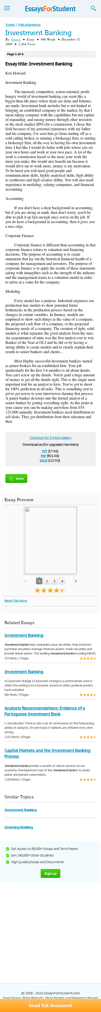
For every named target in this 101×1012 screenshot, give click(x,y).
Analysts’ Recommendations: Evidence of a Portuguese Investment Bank (44, 711)
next (76, 581)
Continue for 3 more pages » (51, 437)
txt (44, 451)
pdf (43, 455)
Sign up (50, 873)
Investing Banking (18, 827)
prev (25, 581)
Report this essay (15, 600)
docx (43, 460)
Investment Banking (23, 635)
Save (20, 478)
